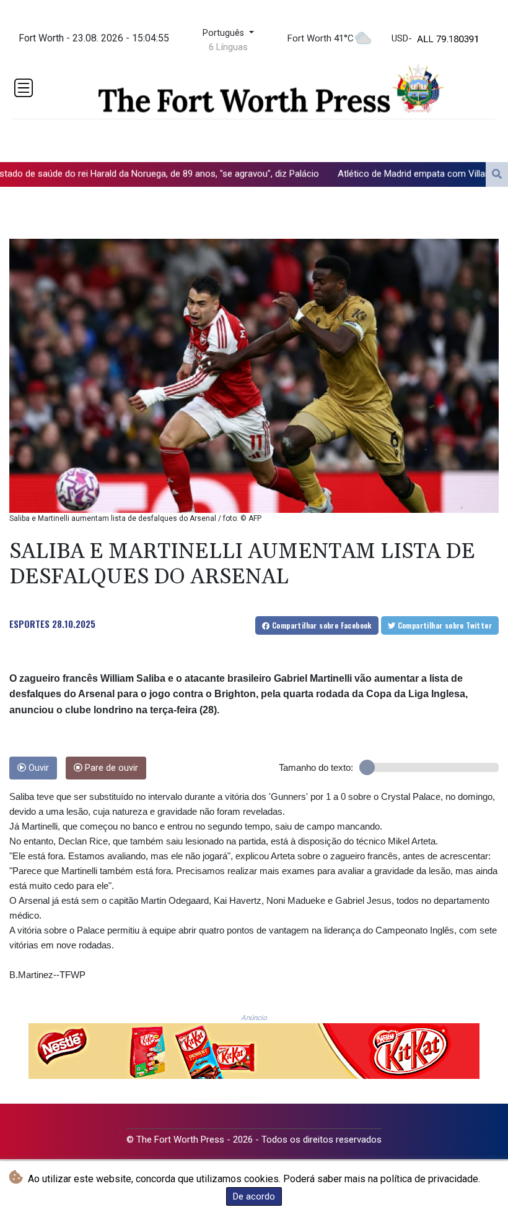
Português (225, 33)
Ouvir (37, 768)
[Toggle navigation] (23, 87)
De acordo (254, 1196)
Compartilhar (321, 625)
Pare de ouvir (110, 768)
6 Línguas (228, 47)
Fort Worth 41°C (320, 38)
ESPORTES (29, 623)
